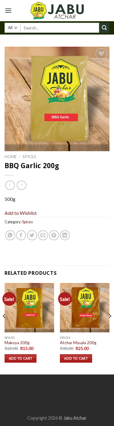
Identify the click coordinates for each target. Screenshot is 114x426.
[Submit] (104, 28)
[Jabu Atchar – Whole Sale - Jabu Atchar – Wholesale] (57, 10)
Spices (29, 156)
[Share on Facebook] (21, 235)
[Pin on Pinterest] (54, 235)
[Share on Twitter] (32, 235)
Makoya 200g (17, 342)
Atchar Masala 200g (78, 342)
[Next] (110, 328)
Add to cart (21, 358)
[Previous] (4, 328)
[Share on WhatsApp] (10, 235)
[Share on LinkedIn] (65, 235)
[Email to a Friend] (43, 235)
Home (11, 156)
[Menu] (8, 10)
